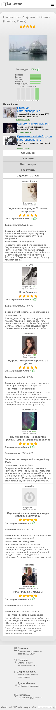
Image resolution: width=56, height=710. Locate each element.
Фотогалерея (28, 164)
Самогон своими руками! (33, 123)
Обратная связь (28, 674)
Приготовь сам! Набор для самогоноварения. (34, 138)
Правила (30, 651)
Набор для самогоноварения (28, 109)
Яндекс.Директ (10, 104)
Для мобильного (29, 684)
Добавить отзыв (29, 175)
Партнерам (30, 696)
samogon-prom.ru (23, 119)
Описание (28, 158)
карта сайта (30, 707)
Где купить (28, 170)
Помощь (27, 663)
